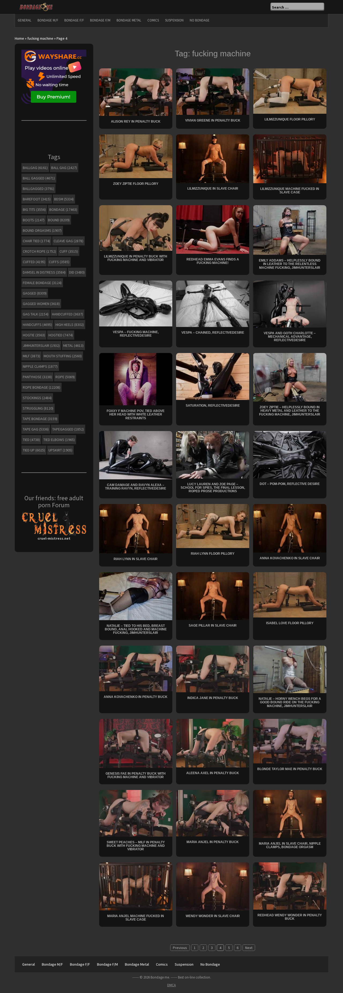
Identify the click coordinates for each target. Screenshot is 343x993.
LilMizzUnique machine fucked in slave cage (289, 190)
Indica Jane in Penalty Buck (212, 698)
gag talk (36, 314)
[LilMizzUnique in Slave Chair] (212, 158)
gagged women (41, 303)
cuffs (59, 261)
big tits (34, 209)
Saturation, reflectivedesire (213, 405)
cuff (68, 251)
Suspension (174, 20)
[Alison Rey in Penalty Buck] (135, 91)
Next (248, 947)
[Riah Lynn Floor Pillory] (212, 525)
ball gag (64, 167)
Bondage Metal (129, 20)
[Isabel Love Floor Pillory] (289, 594)
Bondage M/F (48, 20)
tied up (34, 450)
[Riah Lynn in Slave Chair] (135, 528)
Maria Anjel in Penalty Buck (213, 842)
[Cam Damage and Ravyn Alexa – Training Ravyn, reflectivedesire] (135, 454)
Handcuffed (67, 314)
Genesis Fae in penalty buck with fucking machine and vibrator (136, 775)
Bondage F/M (100, 20)
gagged (35, 293)
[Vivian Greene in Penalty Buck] (212, 91)
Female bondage (42, 282)
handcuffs (37, 324)
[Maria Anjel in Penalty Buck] (212, 812)
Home (19, 38)
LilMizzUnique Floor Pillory (289, 119)
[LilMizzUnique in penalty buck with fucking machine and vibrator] (135, 227)
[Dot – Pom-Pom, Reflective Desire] (289, 454)
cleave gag (68, 240)
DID (77, 272)
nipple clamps (40, 366)
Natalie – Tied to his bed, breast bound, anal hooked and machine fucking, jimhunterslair (136, 629)
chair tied (36, 240)
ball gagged (39, 178)
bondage (63, 209)
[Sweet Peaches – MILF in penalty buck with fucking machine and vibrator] (135, 812)
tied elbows (59, 439)
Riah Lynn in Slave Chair (136, 559)
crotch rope (39, 251)
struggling (38, 408)
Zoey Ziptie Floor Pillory (135, 184)
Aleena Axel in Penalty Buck (212, 773)
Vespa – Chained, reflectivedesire (212, 332)
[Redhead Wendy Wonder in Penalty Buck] (289, 885)
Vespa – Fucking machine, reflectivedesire (136, 333)
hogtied (61, 335)
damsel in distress (44, 272)
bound (59, 220)
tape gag (36, 429)
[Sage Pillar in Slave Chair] (212, 595)
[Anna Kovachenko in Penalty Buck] (135, 668)
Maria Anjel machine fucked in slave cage (135, 917)
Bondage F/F (74, 20)
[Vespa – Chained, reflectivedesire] (212, 303)
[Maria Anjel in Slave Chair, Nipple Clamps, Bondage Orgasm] (289, 813)
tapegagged (68, 429)
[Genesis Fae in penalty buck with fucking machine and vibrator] (135, 743)
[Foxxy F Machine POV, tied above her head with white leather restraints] (135, 378)
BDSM (64, 199)
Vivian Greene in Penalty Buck (212, 120)
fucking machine (40, 38)
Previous (180, 947)
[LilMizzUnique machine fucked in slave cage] (289, 158)
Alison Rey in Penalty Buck (136, 121)
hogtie (34, 335)
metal (73, 345)
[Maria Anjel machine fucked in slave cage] (135, 886)
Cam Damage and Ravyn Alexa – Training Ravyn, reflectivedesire (135, 486)
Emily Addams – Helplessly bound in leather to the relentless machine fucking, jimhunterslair (289, 264)
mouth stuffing (63, 356)
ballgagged (38, 188)
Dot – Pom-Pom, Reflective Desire (290, 484)
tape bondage (40, 418)
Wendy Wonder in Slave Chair (213, 916)
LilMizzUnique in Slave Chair (212, 188)
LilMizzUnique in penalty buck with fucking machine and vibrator (135, 258)
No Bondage (200, 20)
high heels (69, 324)
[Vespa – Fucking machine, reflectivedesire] (135, 303)
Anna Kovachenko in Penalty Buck (135, 697)
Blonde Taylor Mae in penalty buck (289, 769)
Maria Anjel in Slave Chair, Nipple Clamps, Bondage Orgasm (290, 845)
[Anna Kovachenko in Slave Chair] (289, 527)
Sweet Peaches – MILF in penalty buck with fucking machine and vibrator (136, 845)
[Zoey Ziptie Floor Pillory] (135, 155)
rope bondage (41, 387)
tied (31, 439)
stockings (37, 397)
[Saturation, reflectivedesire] (212, 376)
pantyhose (37, 376)
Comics (153, 20)
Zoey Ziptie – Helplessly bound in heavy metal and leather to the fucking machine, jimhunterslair (289, 410)
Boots (33, 220)
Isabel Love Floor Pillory (290, 623)
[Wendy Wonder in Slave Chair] (212, 886)
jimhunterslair (41, 345)
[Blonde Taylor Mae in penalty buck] (289, 740)
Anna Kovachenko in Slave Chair (290, 558)
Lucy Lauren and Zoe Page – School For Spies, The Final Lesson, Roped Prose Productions (213, 487)
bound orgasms (42, 230)
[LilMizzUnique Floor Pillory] (289, 90)
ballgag (35, 167)
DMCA (171, 985)
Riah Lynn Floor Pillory (212, 554)
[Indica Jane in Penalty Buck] (212, 668)
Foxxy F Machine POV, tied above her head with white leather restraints (136, 414)
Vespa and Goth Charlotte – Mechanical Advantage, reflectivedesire (290, 336)
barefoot (37, 199)
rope (65, 376)
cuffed (34, 261)
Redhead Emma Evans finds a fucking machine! (213, 261)
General (24, 20)
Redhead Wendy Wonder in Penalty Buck (290, 917)
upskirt (60, 450)
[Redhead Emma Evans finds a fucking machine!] (212, 229)
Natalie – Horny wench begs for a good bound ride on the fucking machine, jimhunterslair (290, 702)
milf (31, 356)
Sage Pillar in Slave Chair (213, 625)
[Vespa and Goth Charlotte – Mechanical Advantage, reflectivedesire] (289, 303)
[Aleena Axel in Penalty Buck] (212, 742)
